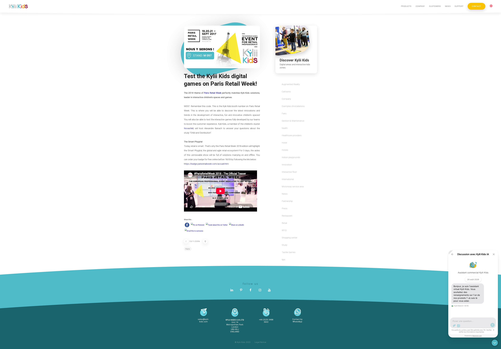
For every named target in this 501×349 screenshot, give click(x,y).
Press (284, 208)
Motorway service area (293, 186)
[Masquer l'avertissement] (493, 330)
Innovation (287, 164)
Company (286, 99)
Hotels (285, 150)
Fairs (188, 249)
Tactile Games (289, 252)
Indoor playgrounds (291, 157)
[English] (491, 6)
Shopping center (289, 237)
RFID (284, 230)
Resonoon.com (477, 335)
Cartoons (286, 91)
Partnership (287, 201)
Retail (284, 223)
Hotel (284, 142)
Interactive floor (289, 172)
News (284, 193)
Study (284, 245)
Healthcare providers (292, 135)
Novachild (188, 128)
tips (283, 259)
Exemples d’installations (293, 106)
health (285, 128)
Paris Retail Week (212, 93)
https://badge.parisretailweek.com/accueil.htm (206, 164)
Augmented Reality (291, 84)
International (288, 179)
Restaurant (287, 215)
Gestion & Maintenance (293, 120)
